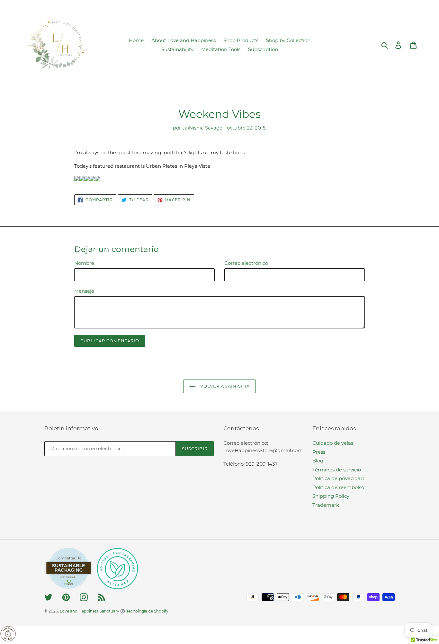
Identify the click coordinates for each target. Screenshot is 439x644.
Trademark (325, 505)
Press (318, 452)
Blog (317, 461)
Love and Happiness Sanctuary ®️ (92, 611)
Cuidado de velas (332, 443)
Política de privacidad (338, 478)
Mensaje (84, 291)
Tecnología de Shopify (147, 611)
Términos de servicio (336, 470)
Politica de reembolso (338, 487)
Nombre (84, 263)
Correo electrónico (246, 263)
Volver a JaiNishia (224, 386)
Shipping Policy (330, 496)
